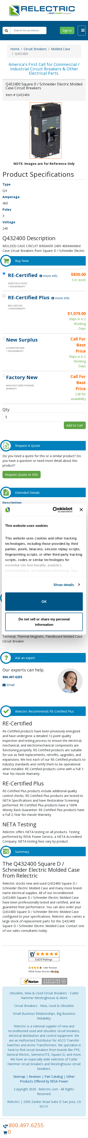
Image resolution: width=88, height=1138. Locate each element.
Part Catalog (53, 1076)
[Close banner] (81, 509)
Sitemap (19, 1076)
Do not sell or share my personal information (44, 621)
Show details (63, 584)
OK (44, 602)
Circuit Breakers (35, 49)
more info (50, 276)
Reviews (35, 1076)
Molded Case (60, 49)
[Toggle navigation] (82, 31)
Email (10, 685)
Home (14, 49)
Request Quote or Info (21, 474)
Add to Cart (74, 425)
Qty (5, 409)
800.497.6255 (12, 677)
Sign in (67, 30)
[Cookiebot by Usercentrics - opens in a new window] (54, 510)
